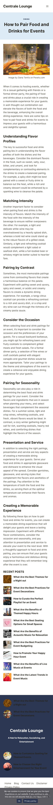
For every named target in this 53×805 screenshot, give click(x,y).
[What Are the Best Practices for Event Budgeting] (7, 644)
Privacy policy (30, 801)
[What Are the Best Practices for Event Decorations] (7, 590)
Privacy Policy (12, 787)
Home (8, 783)
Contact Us (27, 783)
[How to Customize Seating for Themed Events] (7, 756)
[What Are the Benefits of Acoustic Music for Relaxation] (7, 634)
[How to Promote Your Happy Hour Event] (7, 655)
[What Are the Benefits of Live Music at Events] (7, 666)
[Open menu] (47, 6)
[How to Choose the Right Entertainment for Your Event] (7, 767)
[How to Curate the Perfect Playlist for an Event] (7, 601)
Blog (16, 783)
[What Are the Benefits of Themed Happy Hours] (7, 612)
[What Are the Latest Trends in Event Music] (7, 677)
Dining (26, 19)
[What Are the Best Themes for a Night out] (7, 579)
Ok (19, 801)
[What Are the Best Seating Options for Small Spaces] (7, 623)
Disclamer (41, 783)
